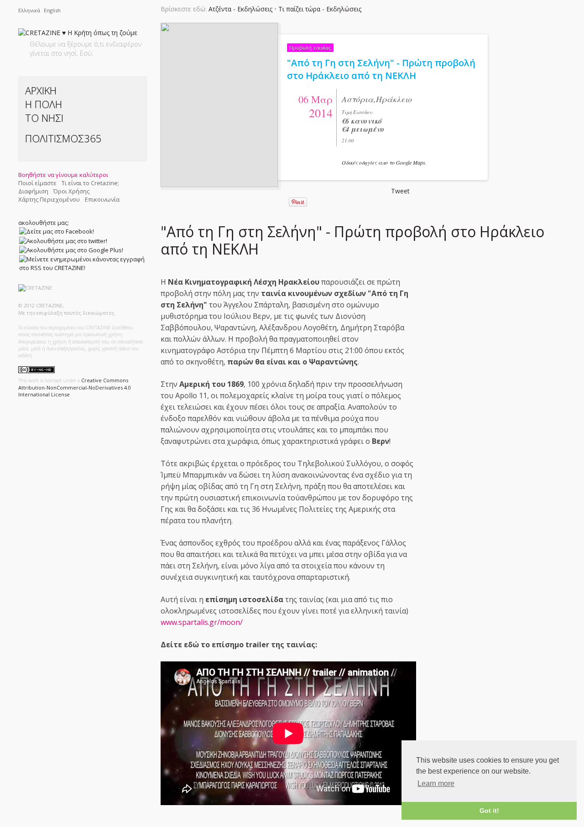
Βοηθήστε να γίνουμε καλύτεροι (63, 175)
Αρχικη (41, 90)
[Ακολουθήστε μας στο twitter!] (63, 240)
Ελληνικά (30, 10)
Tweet (400, 191)
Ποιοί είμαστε (37, 183)
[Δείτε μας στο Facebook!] (56, 231)
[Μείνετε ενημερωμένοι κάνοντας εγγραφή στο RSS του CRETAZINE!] (82, 263)
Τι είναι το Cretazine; (90, 183)
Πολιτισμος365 (63, 138)
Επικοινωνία (102, 199)
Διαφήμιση (33, 191)
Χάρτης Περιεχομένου (49, 199)
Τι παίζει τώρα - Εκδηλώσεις (319, 9)
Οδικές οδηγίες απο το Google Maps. (384, 162)
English (52, 10)
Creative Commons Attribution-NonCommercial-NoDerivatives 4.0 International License (74, 387)
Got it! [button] (489, 810)
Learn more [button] (435, 783)
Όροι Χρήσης (71, 191)
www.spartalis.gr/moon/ (202, 622)
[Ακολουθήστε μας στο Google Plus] (71, 250)
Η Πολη (43, 104)
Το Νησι (44, 118)
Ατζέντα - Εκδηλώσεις (240, 9)
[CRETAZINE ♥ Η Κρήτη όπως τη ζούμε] (77, 34)
